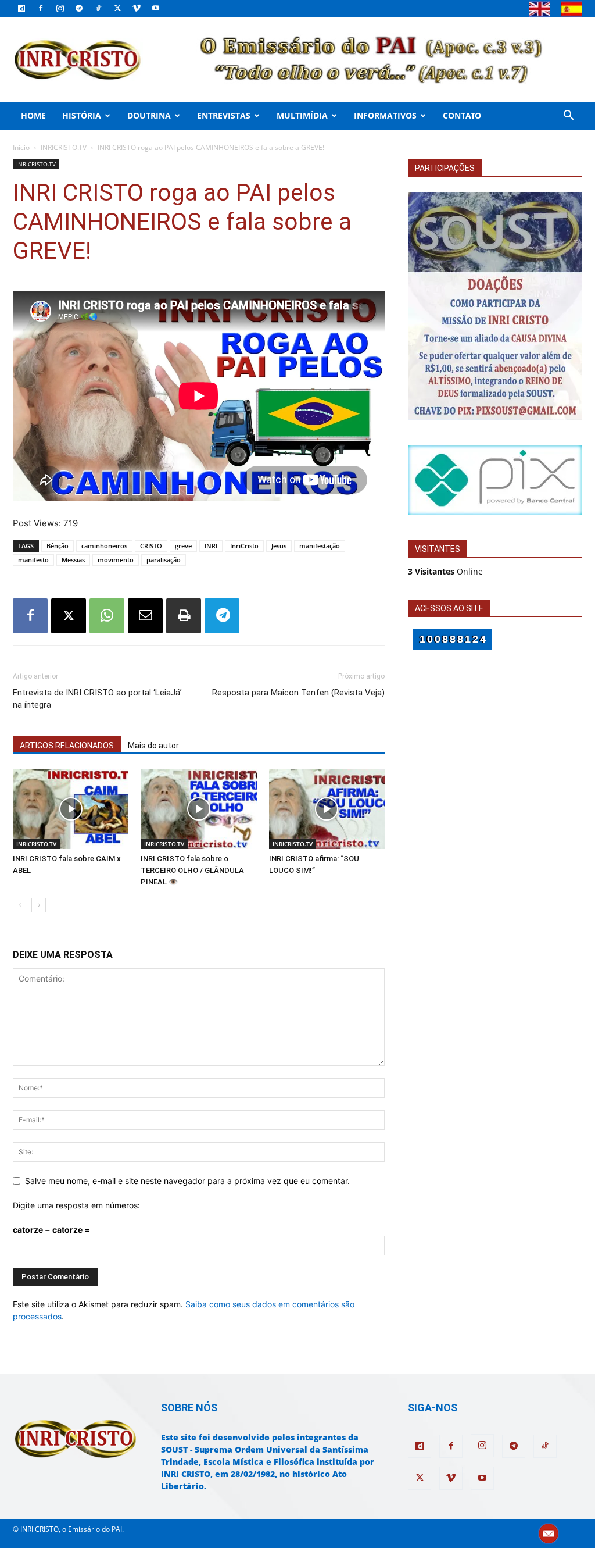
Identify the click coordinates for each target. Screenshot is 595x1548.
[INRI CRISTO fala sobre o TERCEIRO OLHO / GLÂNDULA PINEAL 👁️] (198, 809)
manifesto (33, 559)
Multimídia (302, 115)
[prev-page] (20, 905)
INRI (211, 545)
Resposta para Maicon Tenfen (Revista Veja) (298, 692)
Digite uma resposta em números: (76, 1205)
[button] (568, 116)
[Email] (145, 615)
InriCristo (244, 545)
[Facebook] (40, 8)
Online (445, 571)
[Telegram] (79, 8)
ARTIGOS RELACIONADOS (67, 745)
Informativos (385, 115)
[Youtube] (155, 8)
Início (21, 147)
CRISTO (151, 545)
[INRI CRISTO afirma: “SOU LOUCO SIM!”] (327, 809)
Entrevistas (223, 115)
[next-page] (38, 905)
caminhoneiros (104, 545)
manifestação (319, 545)
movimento (116, 559)
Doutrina (149, 115)
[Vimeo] (136, 8)
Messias (73, 559)
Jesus (278, 545)
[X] (117, 8)
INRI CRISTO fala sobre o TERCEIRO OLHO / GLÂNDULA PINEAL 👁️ (192, 870)
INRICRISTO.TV (64, 147)
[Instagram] (60, 8)
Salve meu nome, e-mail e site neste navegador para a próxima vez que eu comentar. (187, 1181)
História (81, 115)
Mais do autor (153, 745)
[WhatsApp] (106, 615)
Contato (462, 115)
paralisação (163, 559)
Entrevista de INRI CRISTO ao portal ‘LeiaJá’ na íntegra (97, 698)
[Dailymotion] (21, 8)
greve (183, 545)
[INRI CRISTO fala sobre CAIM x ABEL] (70, 809)
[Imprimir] (183, 615)
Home (33, 115)
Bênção (57, 545)
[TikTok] (98, 8)
